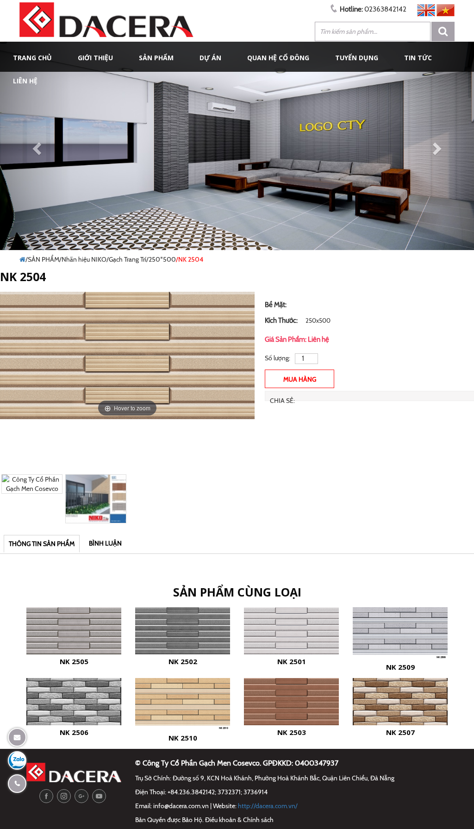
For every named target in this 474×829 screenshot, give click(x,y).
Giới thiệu (95, 57)
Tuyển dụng (356, 57)
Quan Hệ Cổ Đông (278, 57)
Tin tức (418, 57)
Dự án (210, 57)
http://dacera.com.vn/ (268, 806)
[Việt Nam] (446, 9)
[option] (127, 355)
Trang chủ (32, 57)
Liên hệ (25, 80)
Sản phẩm (156, 57)
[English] (426, 9)
